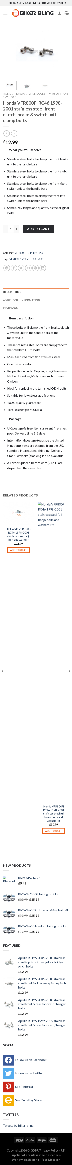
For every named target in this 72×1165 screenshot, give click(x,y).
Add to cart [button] (18, 550)
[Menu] (5, 13)
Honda (20, 93)
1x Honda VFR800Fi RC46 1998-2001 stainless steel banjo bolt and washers (19, 534)
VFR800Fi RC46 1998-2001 (30, 252)
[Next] (62, 53)
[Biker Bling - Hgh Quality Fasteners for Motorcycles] (33, 12)
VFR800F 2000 (35, 259)
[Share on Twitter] (21, 268)
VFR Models (37, 93)
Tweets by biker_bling (18, 1125)
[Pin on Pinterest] (35, 268)
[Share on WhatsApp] (6, 268)
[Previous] (9, 53)
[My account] (60, 13)
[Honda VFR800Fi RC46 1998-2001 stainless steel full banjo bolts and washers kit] (53, 652)
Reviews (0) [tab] (10, 308)
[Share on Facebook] (14, 268)
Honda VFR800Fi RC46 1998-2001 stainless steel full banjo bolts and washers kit (53, 813)
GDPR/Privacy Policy (45, 1150)
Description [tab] (12, 292)
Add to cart (38, 229)
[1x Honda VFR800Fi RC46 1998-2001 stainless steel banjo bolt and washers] (18, 513)
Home (7, 93)
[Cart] (66, 13)
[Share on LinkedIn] (42, 268)
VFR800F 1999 (17, 259)
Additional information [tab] (21, 300)
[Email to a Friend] (28, 268)
